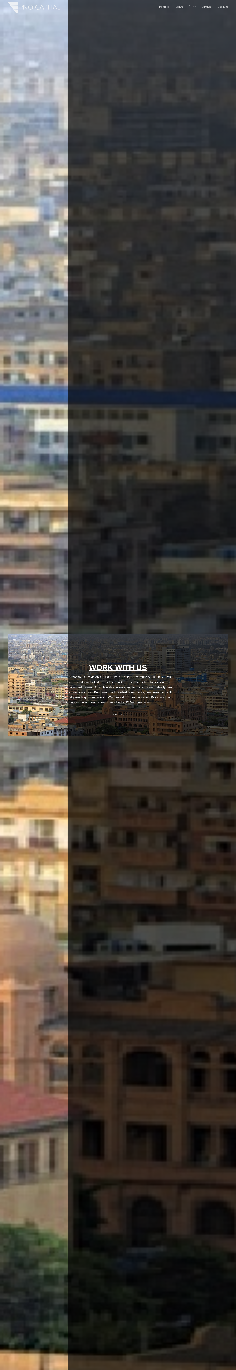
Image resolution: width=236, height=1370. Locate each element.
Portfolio (164, 6)
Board (179, 6)
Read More (117, 715)
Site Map (223, 6)
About (192, 6)
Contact (206, 6)
